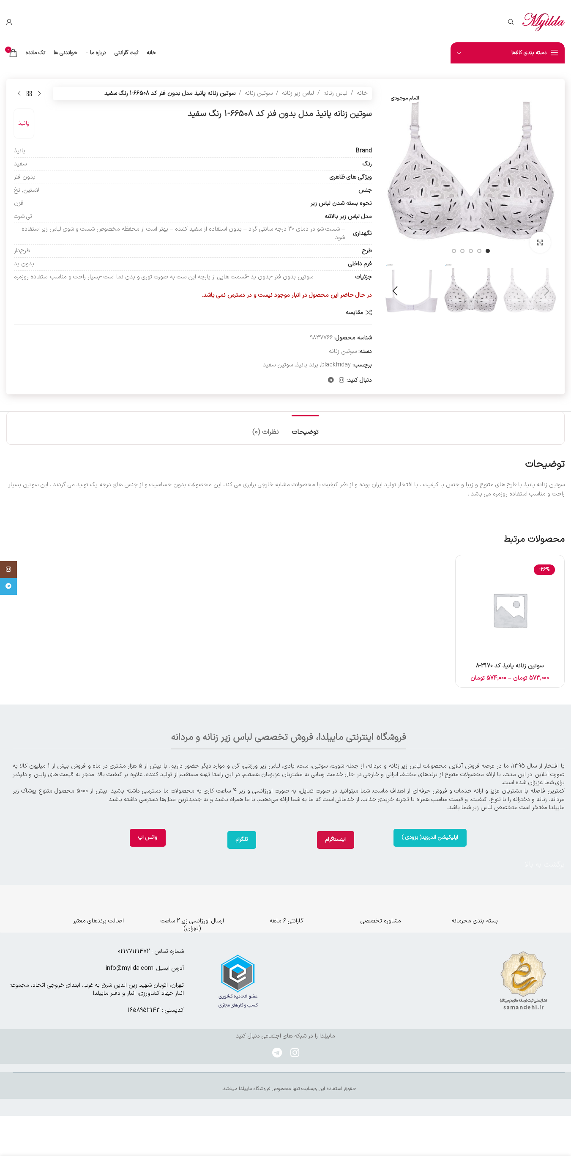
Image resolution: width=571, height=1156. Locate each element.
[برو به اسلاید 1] (488, 251)
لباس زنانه (335, 93)
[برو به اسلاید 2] (479, 251)
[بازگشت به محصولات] (29, 93)
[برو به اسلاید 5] (454, 251)
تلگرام (242, 839)
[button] (546, 291)
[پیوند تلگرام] (330, 380)
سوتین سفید (278, 365)
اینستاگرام (335, 839)
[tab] (305, 428)
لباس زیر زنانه (298, 93)
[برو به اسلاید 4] (462, 251)
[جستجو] (511, 22)
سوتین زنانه (259, 93)
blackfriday (336, 365)
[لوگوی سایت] (543, 21)
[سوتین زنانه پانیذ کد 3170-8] (510, 609)
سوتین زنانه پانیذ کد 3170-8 (510, 665)
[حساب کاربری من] (9, 22)
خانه (362, 93)
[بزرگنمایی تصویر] (540, 242)
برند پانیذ (307, 365)
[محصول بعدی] (19, 93)
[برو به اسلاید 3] (471, 251)
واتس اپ (147, 837)
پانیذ (24, 123)
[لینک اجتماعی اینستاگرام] (341, 380)
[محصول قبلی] (39, 93)
